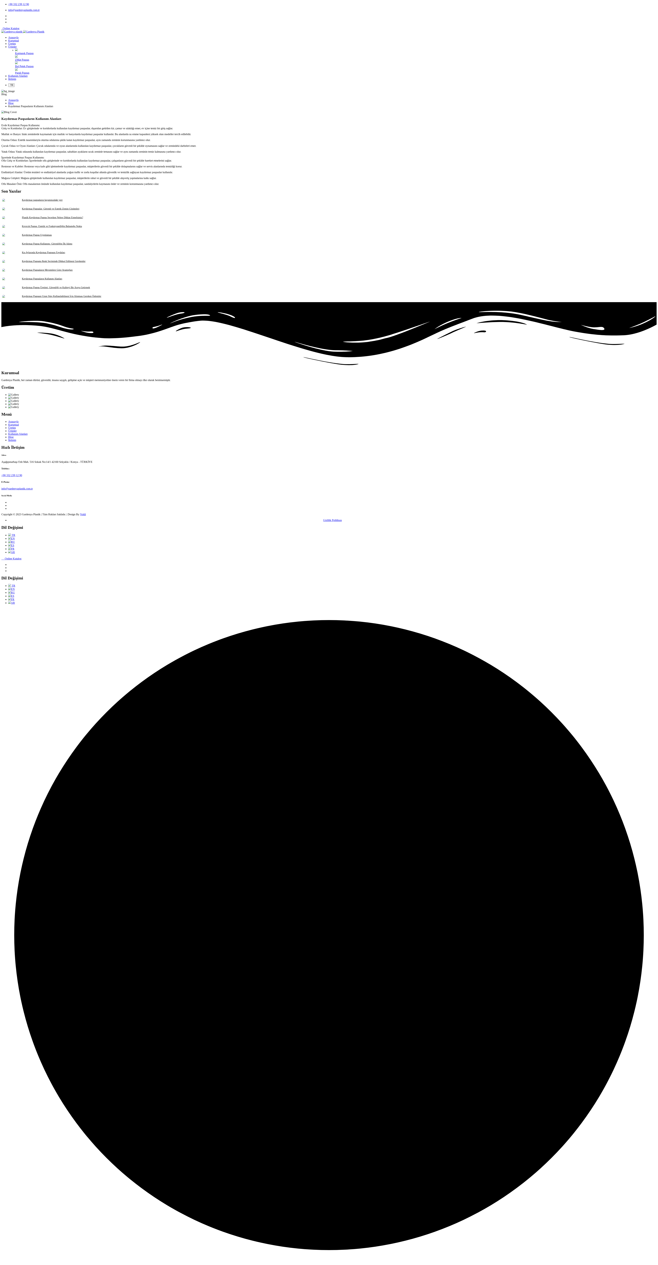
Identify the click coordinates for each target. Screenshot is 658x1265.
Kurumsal (13, 424)
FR (12, 548)
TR (11, 85)
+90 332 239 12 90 (18, 4)
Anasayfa (13, 100)
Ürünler (12, 430)
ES (12, 545)
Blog (11, 103)
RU (13, 542)
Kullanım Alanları (18, 433)
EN (13, 538)
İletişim (12, 440)
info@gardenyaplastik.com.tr (24, 10)
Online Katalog (10, 28)
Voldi (83, 514)
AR (13, 552)
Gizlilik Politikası (332, 520)
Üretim (12, 427)
